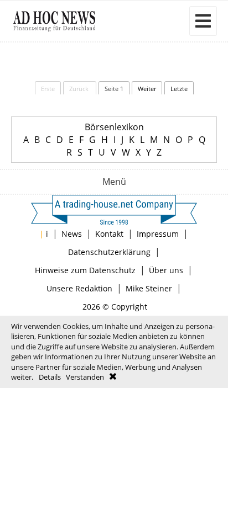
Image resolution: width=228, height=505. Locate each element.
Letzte (179, 88)
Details (50, 377)
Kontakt (109, 233)
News (71, 233)
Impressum (158, 233)
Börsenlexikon (114, 127)
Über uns (166, 270)
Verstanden (85, 377)
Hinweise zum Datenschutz (85, 270)
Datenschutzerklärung (109, 252)
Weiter (147, 88)
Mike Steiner (149, 288)
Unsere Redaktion (79, 288)
